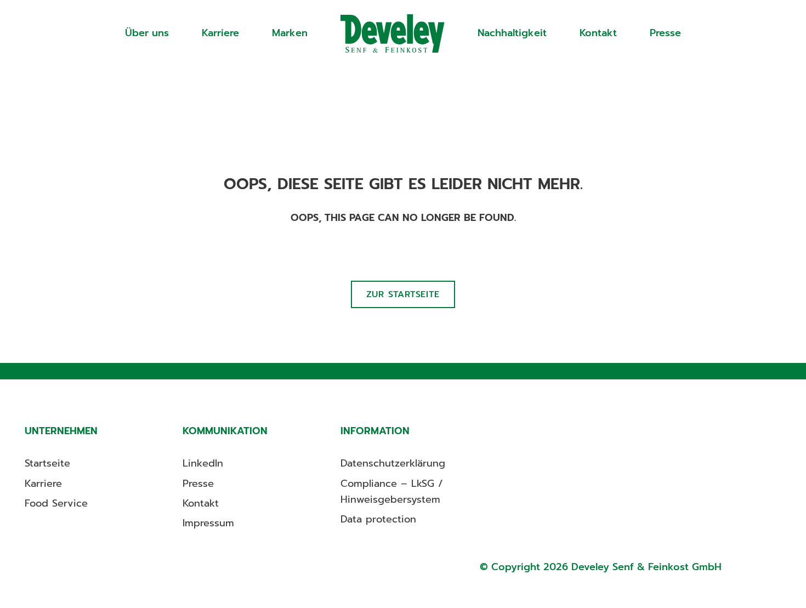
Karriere (220, 33)
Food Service (56, 503)
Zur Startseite (402, 294)
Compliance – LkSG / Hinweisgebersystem (391, 491)
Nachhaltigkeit (512, 33)
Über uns (147, 33)
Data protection (378, 519)
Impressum (208, 523)
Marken (290, 33)
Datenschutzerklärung (392, 463)
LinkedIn (203, 463)
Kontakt (598, 33)
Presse (665, 33)
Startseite (392, 33)
